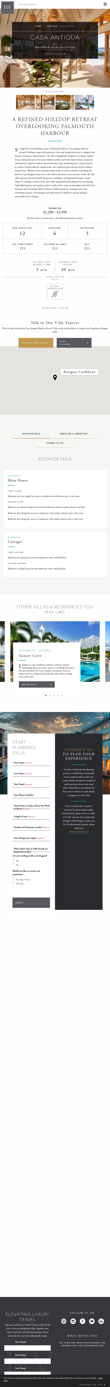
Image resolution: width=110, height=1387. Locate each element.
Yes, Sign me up (23, 879)
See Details (29, 684)
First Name (27, 1355)
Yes (17, 861)
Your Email (27, 1342)
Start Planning (65, 343)
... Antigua (50, 26)
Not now (20, 883)
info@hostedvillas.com (79, 831)
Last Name (27, 1368)
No (17, 865)
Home (38, 26)
